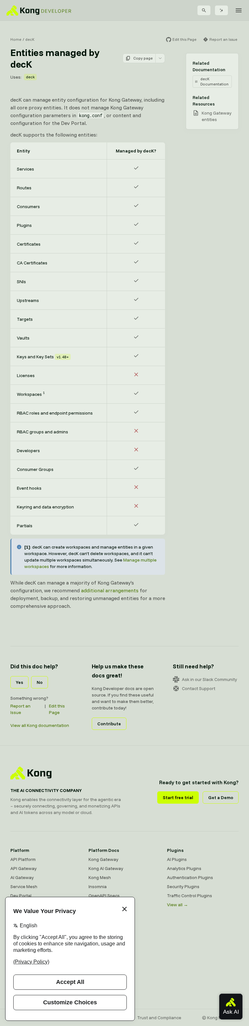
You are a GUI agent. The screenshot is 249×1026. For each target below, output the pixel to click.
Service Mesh (23, 886)
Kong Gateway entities (216, 116)
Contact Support (198, 688)
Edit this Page (57, 709)
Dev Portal (20, 895)
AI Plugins (177, 859)
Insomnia (98, 886)
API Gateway (23, 868)
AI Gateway (22, 877)
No (39, 682)
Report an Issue (20, 709)
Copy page (143, 58)
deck (30, 76)
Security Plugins (183, 886)
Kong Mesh (100, 877)
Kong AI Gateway (106, 868)
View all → (177, 905)
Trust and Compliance (159, 1017)
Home (15, 39)
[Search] (204, 10)
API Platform (23, 859)
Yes (19, 682)
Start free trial (178, 797)
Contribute (109, 724)
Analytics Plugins (184, 868)
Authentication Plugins (190, 877)
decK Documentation (214, 81)
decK (29, 39)
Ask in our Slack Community (209, 679)
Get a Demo (220, 797)
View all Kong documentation (39, 725)
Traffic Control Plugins (189, 895)
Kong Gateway (103, 859)
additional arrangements (109, 590)
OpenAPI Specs (104, 895)
